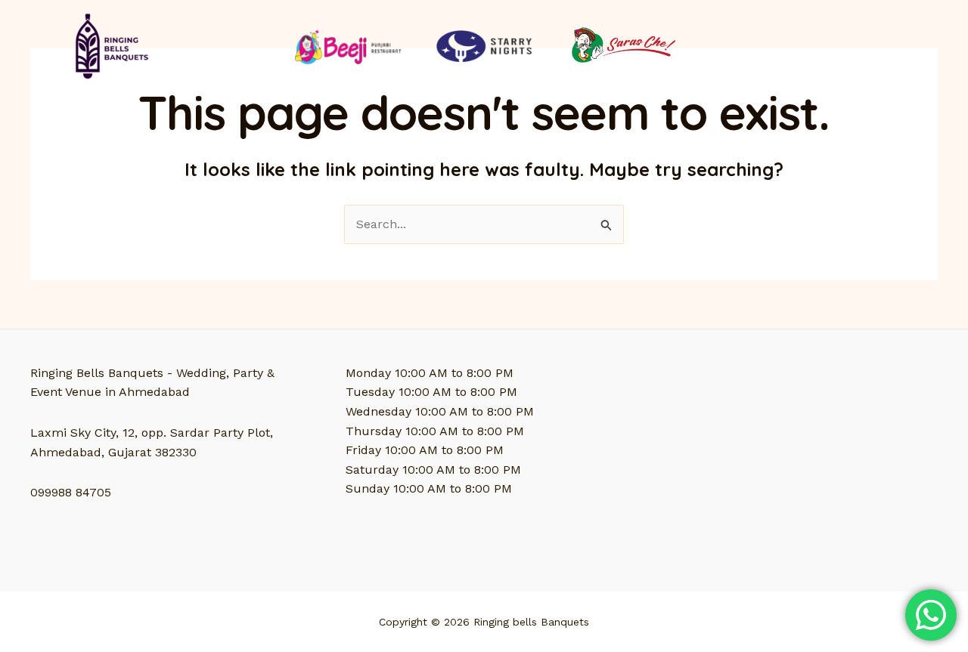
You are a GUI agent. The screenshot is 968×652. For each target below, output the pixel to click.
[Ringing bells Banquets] (109, 45)
